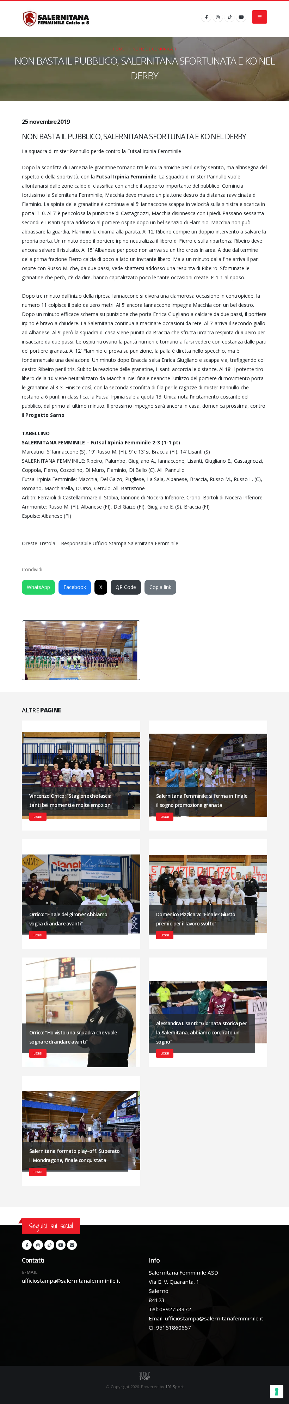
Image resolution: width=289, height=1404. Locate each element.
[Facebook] (206, 17)
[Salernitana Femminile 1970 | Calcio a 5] (56, 19)
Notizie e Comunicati (154, 48)
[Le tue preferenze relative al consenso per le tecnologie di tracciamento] (276, 1391)
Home (118, 48)
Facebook (74, 587)
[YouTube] (241, 17)
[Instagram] (218, 17)
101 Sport (174, 1386)
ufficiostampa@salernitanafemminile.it (71, 1280)
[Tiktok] (229, 17)
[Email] (72, 1245)
